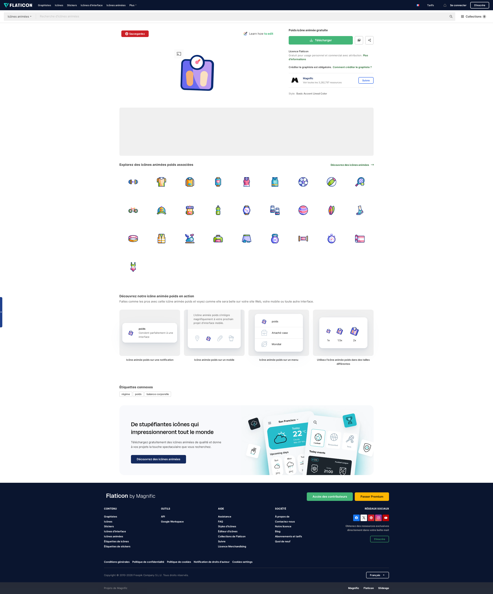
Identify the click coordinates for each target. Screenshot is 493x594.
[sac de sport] (218, 238)
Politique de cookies (179, 561)
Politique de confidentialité (148, 561)
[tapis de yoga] (359, 238)
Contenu (110, 508)
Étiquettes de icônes (116, 541)
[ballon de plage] (331, 181)
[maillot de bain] (133, 267)
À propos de (282, 516)
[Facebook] (356, 518)
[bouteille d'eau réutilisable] (218, 210)
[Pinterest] (371, 518)
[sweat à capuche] (189, 181)
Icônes (59, 5)
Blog (277, 531)
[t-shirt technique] (161, 181)
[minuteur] (331, 238)
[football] (303, 181)
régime (126, 394)
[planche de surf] (331, 210)
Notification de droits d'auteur (212, 561)
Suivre (222, 541)
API (163, 516)
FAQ (220, 521)
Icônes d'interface (92, 5)
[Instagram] (378, 518)
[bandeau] (133, 238)
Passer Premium (372, 496)
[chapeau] (161, 210)
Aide (221, 508)
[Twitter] (364, 518)
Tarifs (430, 5)
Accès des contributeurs (330, 496)
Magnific (353, 588)
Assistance (224, 516)
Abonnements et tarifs (288, 536)
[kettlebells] (274, 238)
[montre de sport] (246, 210)
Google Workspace (172, 521)
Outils (165, 508)
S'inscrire (479, 5)
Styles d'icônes (227, 526)
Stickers (72, 5)
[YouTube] (385, 518)
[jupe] (246, 238)
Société (280, 508)
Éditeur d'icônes (227, 531)
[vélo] (133, 210)
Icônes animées (116, 5)
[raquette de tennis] (359, 181)
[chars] (246, 181)
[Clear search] (442, 16)
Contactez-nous (285, 521)
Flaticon (369, 588)
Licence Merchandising (232, 546)
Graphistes (44, 5)
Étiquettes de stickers (117, 546)
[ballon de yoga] (303, 210)
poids (138, 394)
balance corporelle (158, 394)
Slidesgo (383, 588)
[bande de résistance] (303, 238)
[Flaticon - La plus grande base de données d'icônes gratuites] (18, 5)
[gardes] (274, 210)
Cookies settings (242, 561)
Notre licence (283, 526)
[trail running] (359, 210)
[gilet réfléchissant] (161, 238)
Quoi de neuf (282, 541)
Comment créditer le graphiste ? (352, 67)
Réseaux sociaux (377, 508)
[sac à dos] (189, 210)
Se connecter (458, 5)
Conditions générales (117, 561)
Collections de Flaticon (232, 536)
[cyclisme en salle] (189, 238)
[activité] (218, 181)
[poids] (133, 181)
